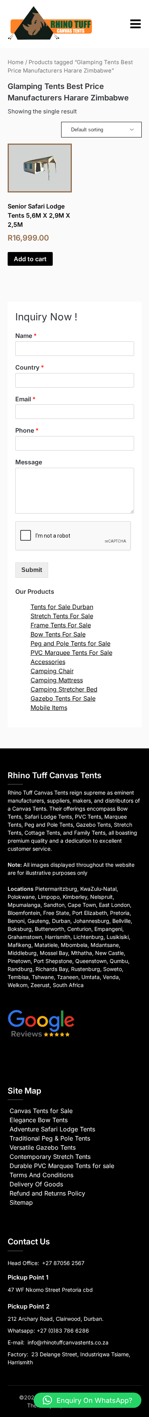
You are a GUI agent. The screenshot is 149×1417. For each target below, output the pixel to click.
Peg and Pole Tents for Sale (70, 643)
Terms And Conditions (41, 1175)
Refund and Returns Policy (47, 1193)
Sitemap (21, 1202)
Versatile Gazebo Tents (43, 1147)
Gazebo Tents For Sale (63, 698)
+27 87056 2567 (63, 1263)
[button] (87, 1400)
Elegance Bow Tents (39, 1120)
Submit (31, 570)
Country (29, 367)
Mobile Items (49, 707)
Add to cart (30, 259)
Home (16, 62)
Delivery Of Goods (36, 1184)
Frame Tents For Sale (61, 625)
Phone (27, 430)
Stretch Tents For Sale (62, 616)
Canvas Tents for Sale (41, 1111)
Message (28, 462)
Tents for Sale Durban (62, 607)
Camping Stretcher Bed (64, 689)
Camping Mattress (57, 680)
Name (26, 335)
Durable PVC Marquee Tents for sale (62, 1166)
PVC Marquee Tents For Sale (71, 652)
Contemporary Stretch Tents (50, 1156)
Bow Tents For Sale (58, 634)
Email (25, 399)
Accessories (48, 662)
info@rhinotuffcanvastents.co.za (68, 1342)
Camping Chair (52, 671)
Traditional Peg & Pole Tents (50, 1138)
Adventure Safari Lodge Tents (52, 1129)
